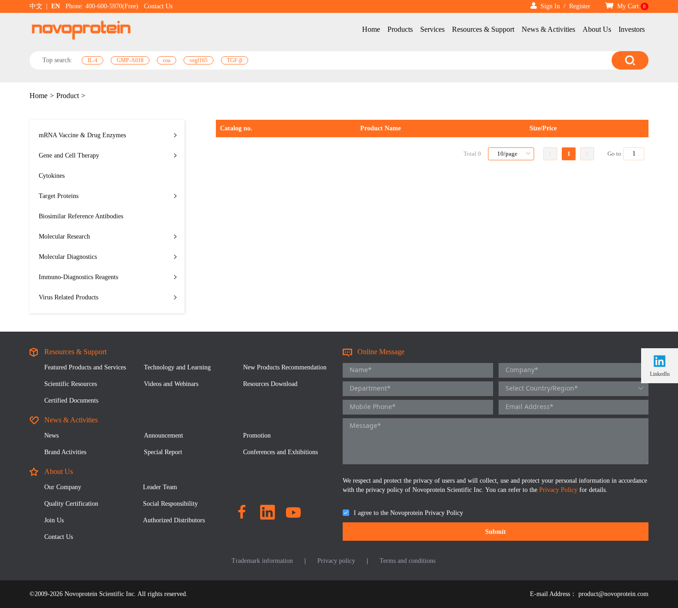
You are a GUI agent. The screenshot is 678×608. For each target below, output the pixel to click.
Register (579, 6)
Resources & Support (483, 29)
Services (432, 29)
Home (371, 29)
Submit (495, 531)
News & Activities (548, 29)
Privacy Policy (559, 489)
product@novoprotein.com (613, 593)
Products (400, 29)
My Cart (630, 6)
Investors (632, 29)
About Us (597, 29)
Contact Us (158, 6)
